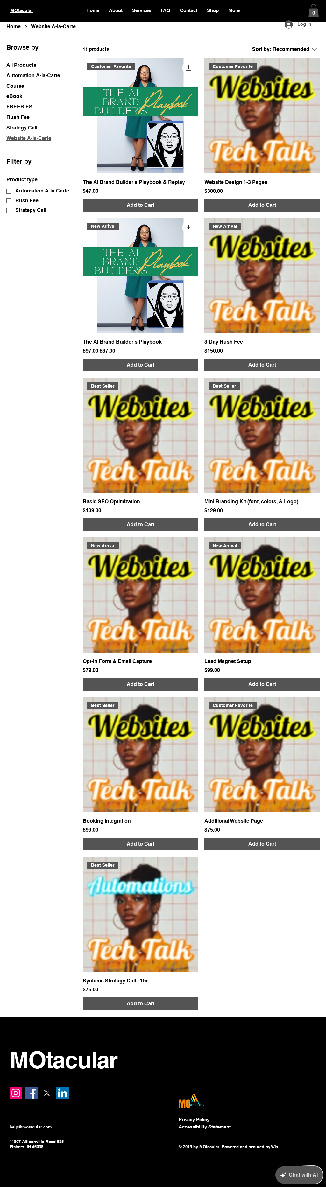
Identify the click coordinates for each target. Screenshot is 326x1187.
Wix (274, 1146)
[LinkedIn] (62, 1093)
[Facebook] (31, 1093)
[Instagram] (16, 1093)
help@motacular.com (31, 1126)
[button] (313, 10)
